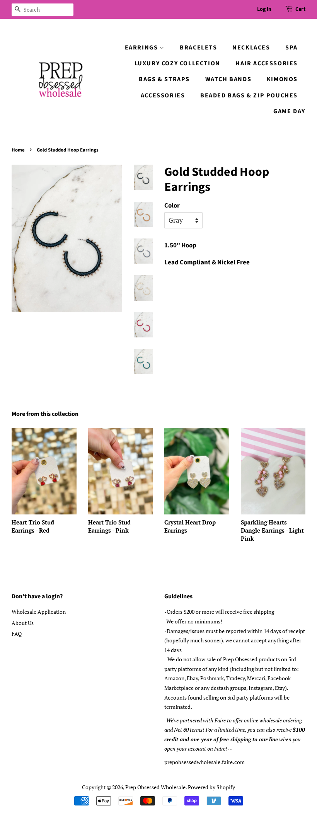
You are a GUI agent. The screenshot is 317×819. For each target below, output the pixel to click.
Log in (264, 9)
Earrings (142, 47)
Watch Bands (228, 79)
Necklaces (251, 47)
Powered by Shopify (211, 787)
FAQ (17, 633)
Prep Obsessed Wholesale (155, 787)
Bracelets (198, 47)
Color (172, 205)
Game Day (289, 111)
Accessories (163, 95)
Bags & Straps (164, 79)
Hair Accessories (266, 63)
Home (18, 149)
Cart (300, 9)
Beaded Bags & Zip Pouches (249, 95)
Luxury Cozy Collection (177, 63)
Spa (291, 47)
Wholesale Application (39, 611)
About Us (23, 623)
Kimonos (282, 79)
